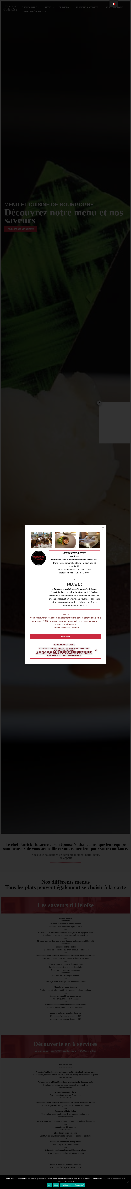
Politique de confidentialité (73, 1185)
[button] (103, 529)
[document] (65, 594)
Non (56, 1185)
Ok (49, 1185)
